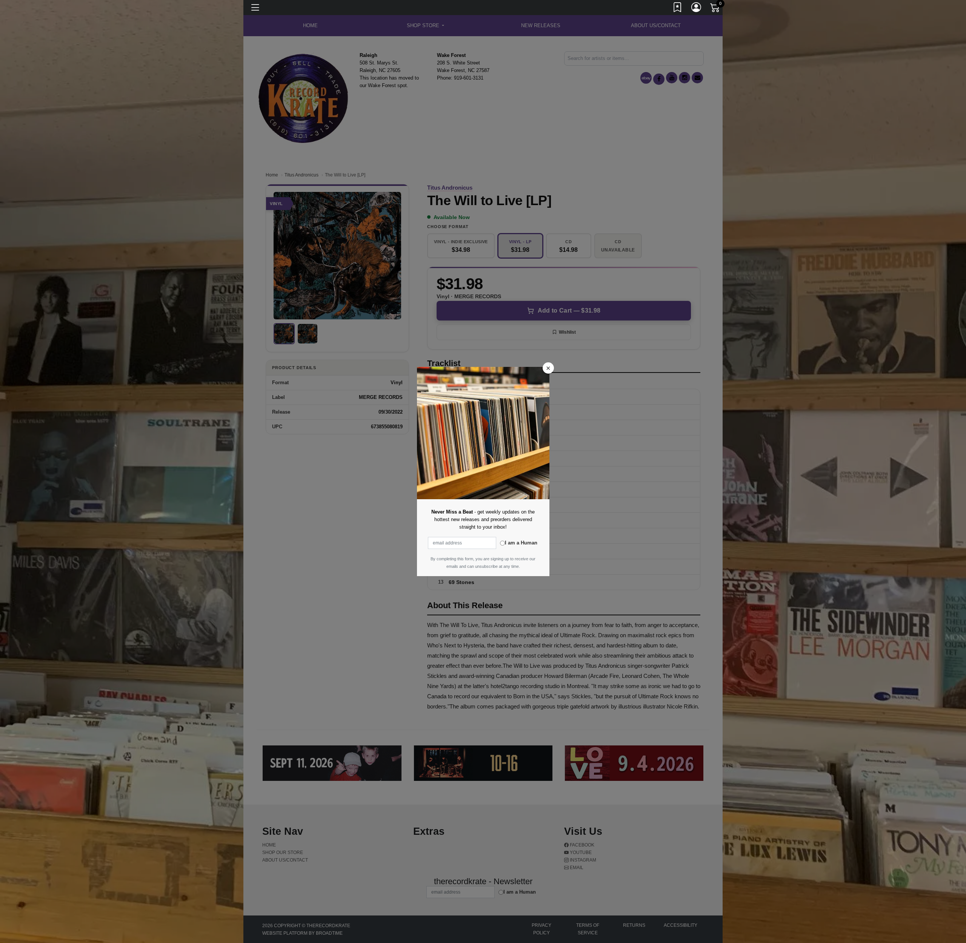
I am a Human (521, 543)
